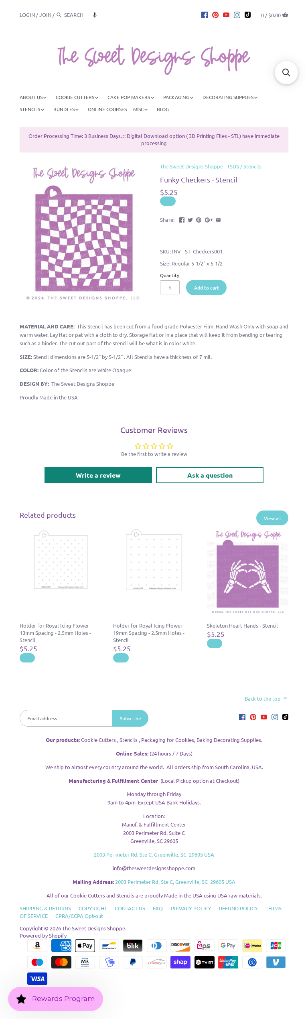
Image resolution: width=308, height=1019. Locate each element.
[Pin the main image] (198, 218)
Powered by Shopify (43, 935)
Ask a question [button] (210, 475)
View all (272, 518)
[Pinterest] (215, 14)
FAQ (158, 908)
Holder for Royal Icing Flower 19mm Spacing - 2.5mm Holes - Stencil (148, 632)
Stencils (252, 166)
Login (27, 14)
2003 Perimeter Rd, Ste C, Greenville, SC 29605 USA (154, 854)
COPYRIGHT (93, 908)
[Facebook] (204, 14)
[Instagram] (237, 14)
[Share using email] (218, 218)
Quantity (169, 275)
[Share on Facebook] (181, 218)
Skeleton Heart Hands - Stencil (242, 625)
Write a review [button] (98, 475)
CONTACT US (130, 908)
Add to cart (206, 287)
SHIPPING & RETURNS (45, 908)
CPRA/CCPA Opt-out (79, 915)
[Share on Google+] (209, 218)
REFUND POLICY (238, 908)
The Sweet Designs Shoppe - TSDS (199, 166)
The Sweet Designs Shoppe (93, 928)
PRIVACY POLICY (191, 908)
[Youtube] (226, 14)
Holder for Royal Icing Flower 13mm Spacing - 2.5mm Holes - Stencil (55, 632)
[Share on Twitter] (190, 218)
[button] (95, 15)
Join (45, 14)
